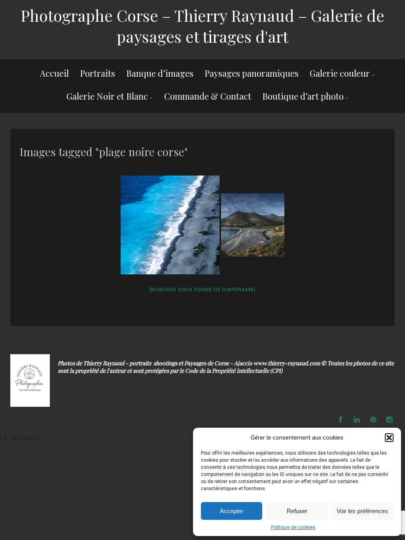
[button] (389, 438)
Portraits (97, 73)
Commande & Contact (207, 96)
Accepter (231, 511)
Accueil (54, 73)
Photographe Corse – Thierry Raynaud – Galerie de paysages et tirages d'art (202, 26)
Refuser (297, 511)
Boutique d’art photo (303, 96)
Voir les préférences (362, 511)
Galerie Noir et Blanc (107, 96)
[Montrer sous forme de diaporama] (202, 290)
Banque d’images (159, 73)
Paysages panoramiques (251, 73)
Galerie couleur (340, 73)
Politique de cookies (293, 527)
